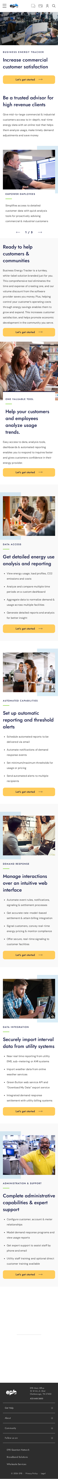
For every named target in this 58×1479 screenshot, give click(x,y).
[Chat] (33, 6)
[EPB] (14, 6)
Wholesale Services (16, 1464)
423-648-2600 (36, 1398)
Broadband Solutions (17, 1457)
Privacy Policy (32, 1473)
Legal (43, 1473)
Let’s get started (25, 79)
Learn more (29, 1322)
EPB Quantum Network (18, 1449)
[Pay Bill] (41, 6)
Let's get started (25, 472)
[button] (29, 1418)
